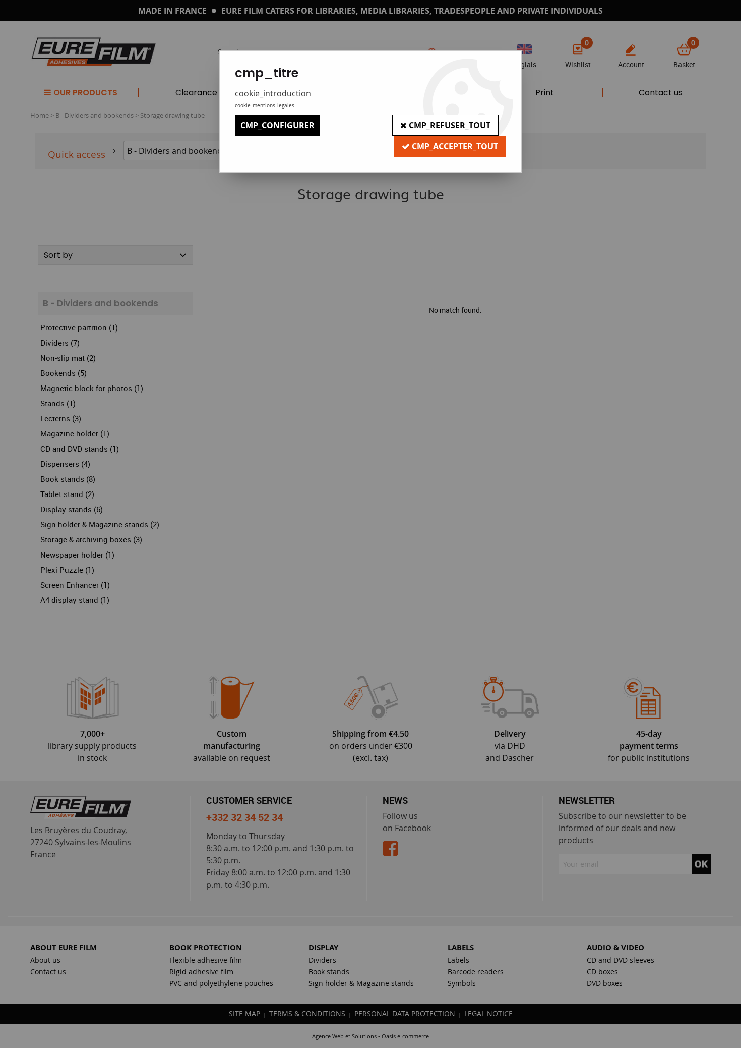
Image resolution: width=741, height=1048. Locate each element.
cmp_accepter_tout (454, 146)
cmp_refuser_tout (448, 125)
